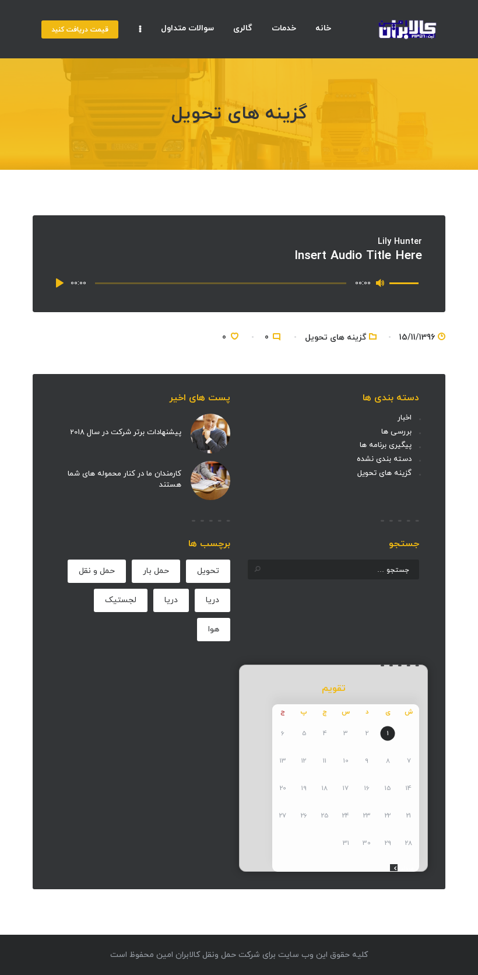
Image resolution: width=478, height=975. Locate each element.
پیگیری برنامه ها (386, 445)
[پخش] (62, 283)
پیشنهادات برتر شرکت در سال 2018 (125, 432)
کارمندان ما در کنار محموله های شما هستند (124, 480)
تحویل (208, 570)
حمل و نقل (97, 570)
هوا (213, 629)
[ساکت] (380, 283)
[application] (239, 283)
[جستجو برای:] (333, 570)
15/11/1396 (417, 337)
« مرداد (409, 868)
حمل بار (156, 570)
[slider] (405, 281)
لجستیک (120, 600)
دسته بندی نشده (384, 459)
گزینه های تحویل (335, 337)
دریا (212, 600)
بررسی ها (396, 432)
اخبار (405, 418)
